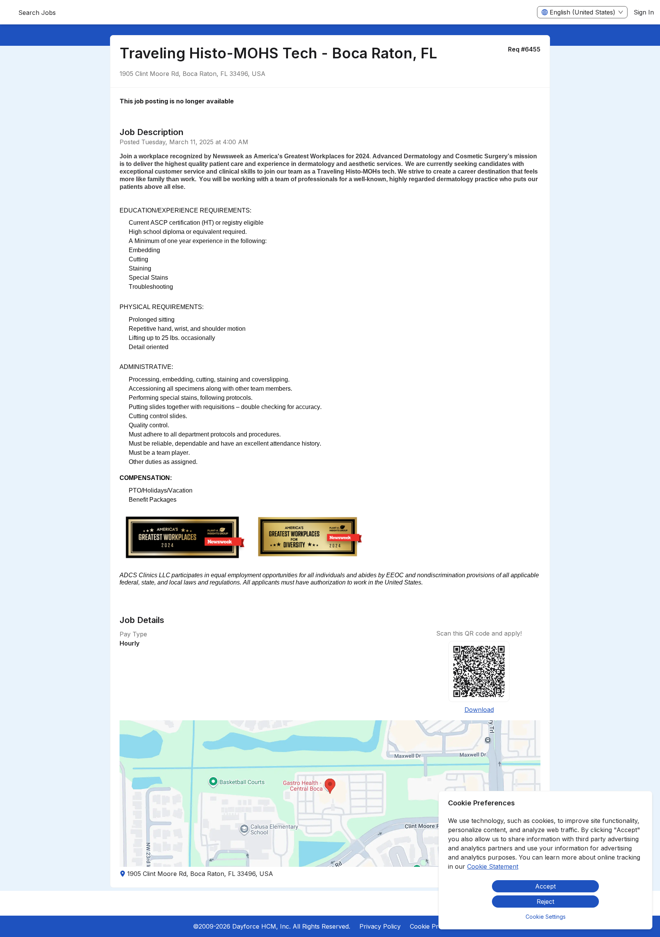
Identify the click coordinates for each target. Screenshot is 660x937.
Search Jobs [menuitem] (37, 12)
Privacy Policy (380, 926)
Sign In (644, 12)
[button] (330, 793)
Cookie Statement (492, 866)
